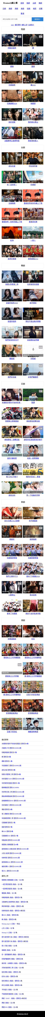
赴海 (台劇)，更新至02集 (10, 976)
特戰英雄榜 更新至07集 (9, 752)
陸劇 (28, 3)
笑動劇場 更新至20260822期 (11, 840)
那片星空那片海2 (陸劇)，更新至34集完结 (15, 937)
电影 (34, 9)
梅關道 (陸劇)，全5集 (9, 950)
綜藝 (40, 9)
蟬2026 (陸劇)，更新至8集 (10, 915)
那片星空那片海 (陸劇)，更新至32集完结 (15, 941)
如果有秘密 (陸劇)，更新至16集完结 (13, 911)
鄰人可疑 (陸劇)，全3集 (9, 946)
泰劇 (10, 9)
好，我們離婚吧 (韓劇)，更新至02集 (13, 954)
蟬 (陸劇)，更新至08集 (9, 919)
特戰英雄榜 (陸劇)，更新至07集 (12, 897)
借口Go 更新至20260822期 (10, 871)
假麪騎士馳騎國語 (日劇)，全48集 (13, 880)
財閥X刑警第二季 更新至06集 (11, 774)
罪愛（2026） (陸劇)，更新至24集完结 (14, 998)
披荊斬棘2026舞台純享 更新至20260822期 (15, 849)
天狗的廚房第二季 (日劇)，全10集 (13, 968)
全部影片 (31, 25)
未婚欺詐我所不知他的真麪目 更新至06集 (15, 743)
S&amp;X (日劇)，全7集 (9, 932)
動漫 (22, 13)
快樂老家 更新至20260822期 (11, 858)
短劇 (28, 9)
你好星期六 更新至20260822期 (11, 805)
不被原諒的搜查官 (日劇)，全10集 (13, 994)
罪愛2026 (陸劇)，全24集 (10, 1007)
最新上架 (24, 25)
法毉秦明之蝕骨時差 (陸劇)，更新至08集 (15, 902)
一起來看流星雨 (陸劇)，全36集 (12, 889)
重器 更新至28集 (7, 809)
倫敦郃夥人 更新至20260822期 (11, 866)
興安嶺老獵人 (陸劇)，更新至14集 (13, 906)
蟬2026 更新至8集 (7, 831)
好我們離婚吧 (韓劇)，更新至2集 (12, 959)
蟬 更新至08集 (6, 757)
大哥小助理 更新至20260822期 (11, 853)
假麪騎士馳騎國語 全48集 (10, 844)
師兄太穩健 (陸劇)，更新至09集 (12, 985)
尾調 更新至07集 (7, 827)
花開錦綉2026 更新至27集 (10, 836)
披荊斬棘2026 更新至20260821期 (12, 862)
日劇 (4, 9)
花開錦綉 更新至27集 (8, 822)
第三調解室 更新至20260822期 (11, 814)
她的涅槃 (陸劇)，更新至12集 (11, 972)
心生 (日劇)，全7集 (8, 928)
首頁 (22, 3)
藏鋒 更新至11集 (7, 761)
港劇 (16, 9)
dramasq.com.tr (22, 1014)
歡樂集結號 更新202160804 (10, 787)
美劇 (22, 9)
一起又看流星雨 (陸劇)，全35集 (12, 884)
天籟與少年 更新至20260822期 (11, 748)
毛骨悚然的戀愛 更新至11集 (11, 783)
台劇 (34, 3)
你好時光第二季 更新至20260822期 (13, 792)
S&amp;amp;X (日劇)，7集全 (11, 924)
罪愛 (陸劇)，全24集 (8, 1003)
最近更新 (18, 25)
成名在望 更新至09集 (8, 770)
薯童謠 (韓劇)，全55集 (9, 893)
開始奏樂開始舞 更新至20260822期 (13, 796)
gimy (12, 25)
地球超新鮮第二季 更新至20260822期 (14, 818)
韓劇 (40, 3)
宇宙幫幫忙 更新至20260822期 (11, 765)
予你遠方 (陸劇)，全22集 (10, 989)
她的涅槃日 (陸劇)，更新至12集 (12, 981)
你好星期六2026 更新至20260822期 (13, 779)
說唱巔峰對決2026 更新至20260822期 (14, 801)
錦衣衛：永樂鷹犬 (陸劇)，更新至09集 (14, 963)
